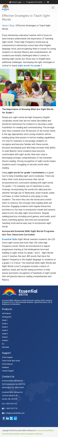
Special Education (40, 302)
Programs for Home (34, 2)
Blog (12, 25)
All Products (6, 313)
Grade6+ (5, 340)
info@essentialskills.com (15, 413)
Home (5, 25)
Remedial (5, 347)
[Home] (4, 7)
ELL (3, 344)
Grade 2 (5, 324)
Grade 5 (5, 334)
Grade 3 (5, 327)
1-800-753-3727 (11, 404)
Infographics (30, 434)
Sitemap (39, 434)
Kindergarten (6, 317)
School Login (16, 2)
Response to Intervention (11, 304)
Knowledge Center (18, 434)
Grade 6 (5, 337)
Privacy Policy (42, 430)
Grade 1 (5, 320)
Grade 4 (5, 330)
